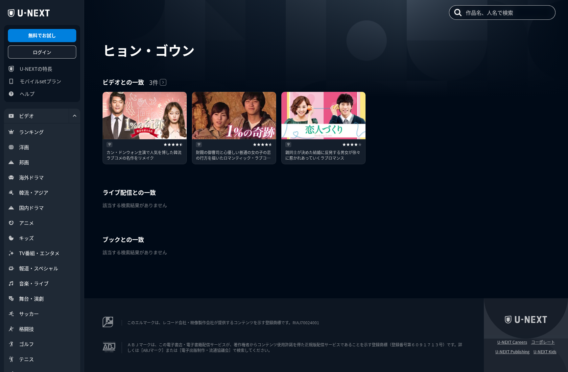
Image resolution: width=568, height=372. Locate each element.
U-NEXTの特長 (36, 68)
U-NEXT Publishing (512, 351)
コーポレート (543, 342)
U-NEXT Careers (512, 342)
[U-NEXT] (29, 13)
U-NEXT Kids (544, 351)
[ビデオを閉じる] (74, 116)
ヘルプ (27, 93)
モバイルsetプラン (40, 81)
